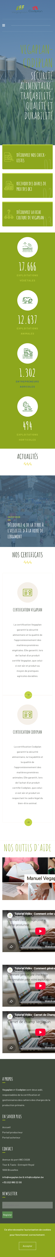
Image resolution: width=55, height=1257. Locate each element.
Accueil (6, 1127)
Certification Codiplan (27, 732)
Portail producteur (12, 1132)
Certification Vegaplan (27, 609)
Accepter (27, 1245)
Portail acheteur (11, 1137)
